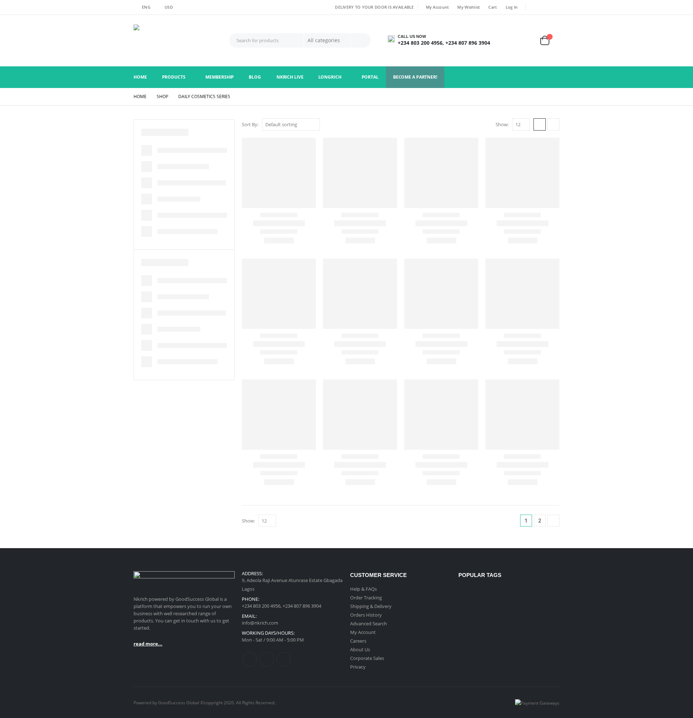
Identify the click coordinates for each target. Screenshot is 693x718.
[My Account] (509, 40)
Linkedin (283, 659)
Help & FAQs (363, 589)
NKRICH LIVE (290, 77)
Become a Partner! (415, 77)
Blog (255, 77)
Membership (219, 77)
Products (174, 77)
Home (140, 77)
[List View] (553, 124)
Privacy (358, 667)
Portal (370, 77)
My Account (437, 7)
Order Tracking (366, 597)
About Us (360, 649)
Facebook (250, 659)
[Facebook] (534, 7)
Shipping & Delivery (371, 606)
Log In (512, 7)
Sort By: (250, 124)
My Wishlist (468, 7)
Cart (492, 7)
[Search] (361, 40)
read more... (148, 643)
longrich (329, 77)
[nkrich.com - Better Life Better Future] (179, 41)
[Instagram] (554, 7)
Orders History (366, 615)
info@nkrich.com (260, 623)
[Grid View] (539, 124)
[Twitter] (544, 7)
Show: (502, 124)
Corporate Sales (367, 658)
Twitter (267, 659)
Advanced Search (368, 623)
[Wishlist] (529, 40)
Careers (358, 641)
